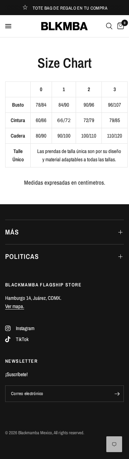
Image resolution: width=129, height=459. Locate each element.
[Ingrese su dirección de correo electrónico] (117, 393)
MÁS (12, 232)
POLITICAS (22, 256)
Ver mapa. (14, 306)
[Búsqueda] (109, 26)
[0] (119, 26)
